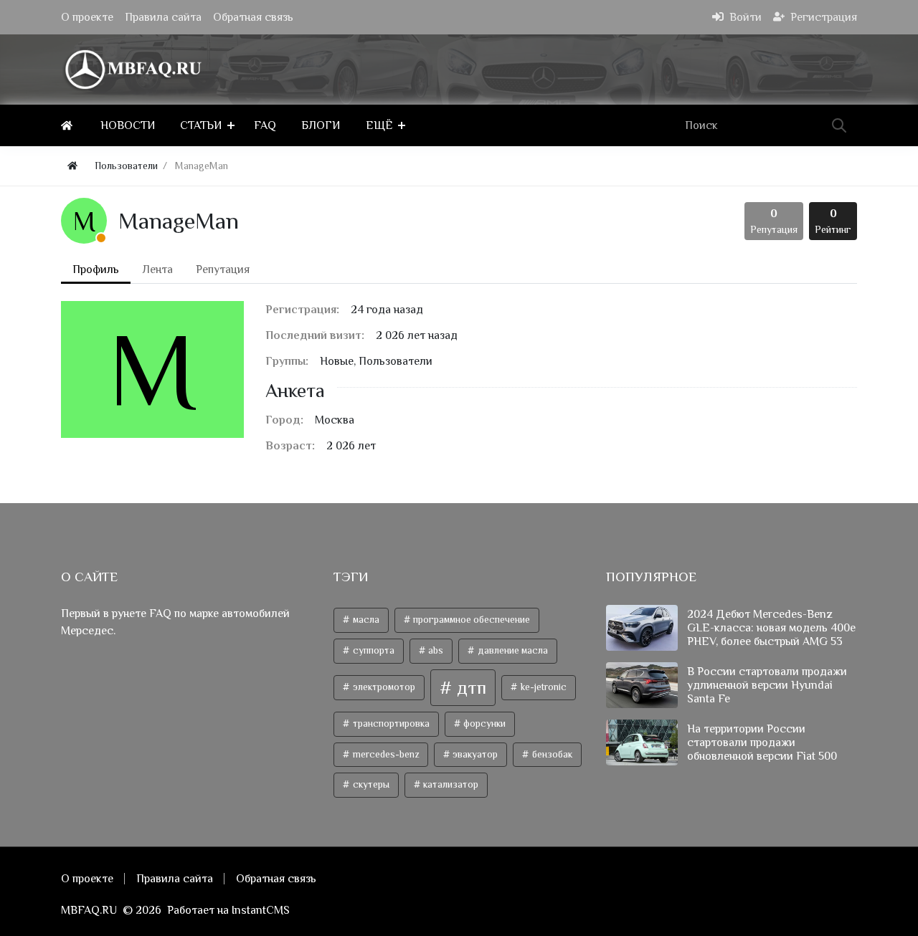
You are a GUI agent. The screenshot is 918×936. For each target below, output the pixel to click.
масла (365, 619)
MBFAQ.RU (89, 910)
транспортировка (390, 723)
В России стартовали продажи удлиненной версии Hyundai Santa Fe (767, 685)
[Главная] (69, 125)
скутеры (370, 784)
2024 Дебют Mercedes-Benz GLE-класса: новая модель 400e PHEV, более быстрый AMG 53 (771, 628)
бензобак (551, 754)
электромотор (383, 687)
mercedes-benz (385, 754)
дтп (469, 687)
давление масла (511, 650)
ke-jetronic (543, 687)
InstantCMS (261, 910)
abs (434, 650)
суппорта (372, 650)
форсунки (483, 723)
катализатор (449, 784)
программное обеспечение (470, 619)
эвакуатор (474, 754)
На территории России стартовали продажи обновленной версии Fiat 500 (762, 742)
